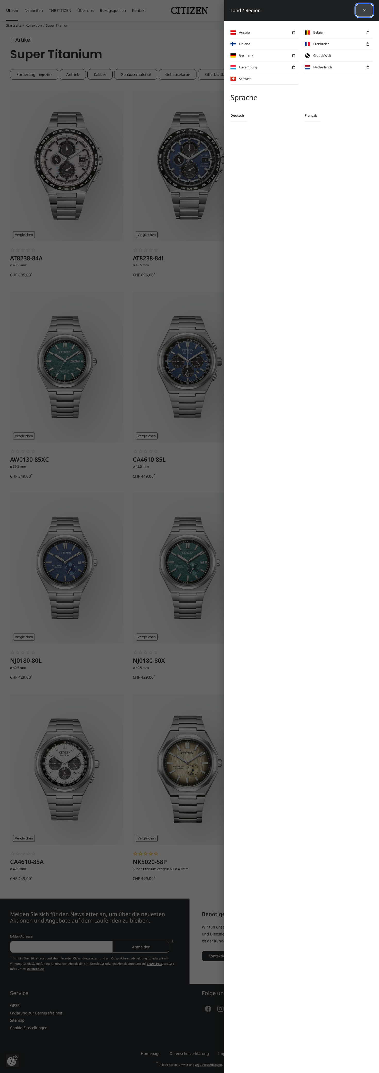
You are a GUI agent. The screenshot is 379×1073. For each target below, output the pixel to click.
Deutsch (237, 115)
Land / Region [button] (245, 10)
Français (311, 115)
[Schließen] (364, 10)
